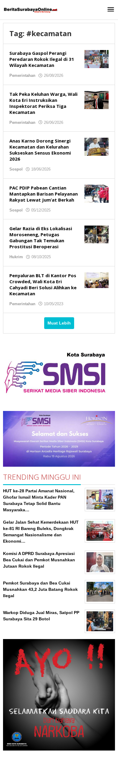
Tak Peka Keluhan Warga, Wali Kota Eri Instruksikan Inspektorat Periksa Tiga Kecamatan (43, 103)
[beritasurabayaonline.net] (30, 9)
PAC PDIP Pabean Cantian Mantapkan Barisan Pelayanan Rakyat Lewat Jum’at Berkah (43, 194)
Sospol (16, 169)
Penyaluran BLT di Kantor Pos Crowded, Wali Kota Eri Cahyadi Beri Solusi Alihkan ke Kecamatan (43, 284)
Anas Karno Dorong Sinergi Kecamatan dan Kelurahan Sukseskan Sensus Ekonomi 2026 (40, 150)
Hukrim (16, 257)
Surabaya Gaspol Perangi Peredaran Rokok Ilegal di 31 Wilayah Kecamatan (41, 59)
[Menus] (111, 10)
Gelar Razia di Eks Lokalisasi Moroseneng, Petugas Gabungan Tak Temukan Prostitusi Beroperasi (40, 237)
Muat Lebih (59, 323)
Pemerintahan (22, 75)
